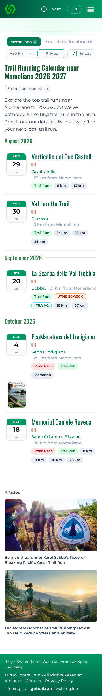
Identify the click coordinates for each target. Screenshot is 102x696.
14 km (62, 233)
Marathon (42, 375)
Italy (9, 661)
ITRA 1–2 (42, 305)
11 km (39, 460)
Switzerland (28, 661)
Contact (34, 680)
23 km (75, 460)
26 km (39, 242)
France (67, 661)
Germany (14, 667)
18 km (62, 305)
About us (13, 680)
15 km (80, 233)
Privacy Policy (59, 680)
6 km (61, 186)
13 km (79, 186)
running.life (16, 688)
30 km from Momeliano (28, 89)
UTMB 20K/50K (70, 296)
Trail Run (41, 186)
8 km (87, 451)
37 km (80, 305)
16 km (57, 460)
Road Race (43, 366)
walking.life (67, 688)
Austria (50, 661)
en (74, 9)
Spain (82, 661)
